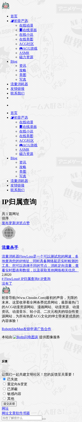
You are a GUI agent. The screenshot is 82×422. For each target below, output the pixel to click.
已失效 (12, 379)
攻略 (22, 70)
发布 (5, 223)
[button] (5, 408)
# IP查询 (44, 279)
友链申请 (30, 329)
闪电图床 (31, 337)
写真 (22, 79)
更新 (12, 223)
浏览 (19, 223)
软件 (19, 413)
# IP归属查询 (28, 279)
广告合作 (44, 329)
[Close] (3, 371)
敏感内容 (13, 394)
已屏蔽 (12, 389)
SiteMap (17, 329)
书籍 (26, 413)
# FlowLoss (10, 279)
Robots (7, 329)
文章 (12, 413)
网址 (5, 413)
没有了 (7, 283)
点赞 (26, 223)
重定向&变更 (16, 384)
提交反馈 (9, 403)
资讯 (22, 65)
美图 (22, 75)
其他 (10, 398)
